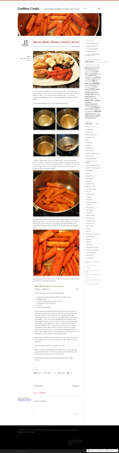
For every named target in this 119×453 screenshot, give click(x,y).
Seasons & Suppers (90, 236)
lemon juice (89, 93)
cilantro (98, 77)
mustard (94, 98)
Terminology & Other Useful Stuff (46, 3)
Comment (75, 413)
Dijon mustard (91, 79)
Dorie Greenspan (89, 178)
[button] (44, 119)
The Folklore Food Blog (91, 189)
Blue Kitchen (88, 145)
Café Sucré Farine (90, 150)
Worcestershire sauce (90, 118)
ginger (92, 85)
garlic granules (88, 85)
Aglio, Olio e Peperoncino (91, 134)
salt (92, 108)
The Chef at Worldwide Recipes (92, 165)
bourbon (90, 71)
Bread (93, 71)
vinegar (88, 116)
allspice (21, 58)
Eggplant (89, 80)
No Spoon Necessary (90, 220)
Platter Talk (88, 231)
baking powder (92, 68)
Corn (86, 79)
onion (97, 100)
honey (28, 60)
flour (97, 81)
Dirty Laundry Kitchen (90, 175)
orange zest (88, 104)
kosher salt (91, 90)
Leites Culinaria (89, 210)
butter (25, 58)
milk (95, 96)
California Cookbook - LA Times (92, 153)
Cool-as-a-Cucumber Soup (92, 46)
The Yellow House (90, 257)
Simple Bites (88, 241)
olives (94, 100)
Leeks (95, 91)
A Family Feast (89, 132)
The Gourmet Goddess (43, 46)
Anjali (87, 140)
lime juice (91, 94)
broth (96, 72)
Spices (97, 111)
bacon (86, 68)
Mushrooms (88, 98)
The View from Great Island (92, 249)
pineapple (91, 106)
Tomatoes (93, 114)
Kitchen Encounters (90, 207)
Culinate (88, 173)
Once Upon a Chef (90, 223)
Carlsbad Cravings (90, 155)
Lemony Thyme (89, 212)
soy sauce (91, 111)
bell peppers (92, 70)
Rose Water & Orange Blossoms (93, 234)
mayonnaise (89, 96)
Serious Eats (89, 239)
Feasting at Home (90, 183)
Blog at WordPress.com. (23, 451)
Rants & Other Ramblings (74, 3)
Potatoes (95, 106)
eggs (94, 81)
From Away (88, 191)
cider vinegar (92, 77)
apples (94, 67)
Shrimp (97, 109)
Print (77, 289)
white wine (95, 116)
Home (20, 3)
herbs (92, 89)
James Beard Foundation (91, 202)
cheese (87, 77)
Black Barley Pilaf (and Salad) (92, 43)
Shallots (93, 109)
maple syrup (97, 94)
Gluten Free (58, 46)
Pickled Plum (89, 228)
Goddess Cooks (28, 8)
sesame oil (87, 109)
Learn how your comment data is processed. (25, 400)
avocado (98, 67)
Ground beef (87, 87)
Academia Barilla (89, 129)
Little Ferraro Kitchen (90, 215)
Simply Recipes (89, 244)
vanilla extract (91, 115)
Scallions (96, 108)
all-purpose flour (89, 67)
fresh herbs (89, 83)
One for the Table (89, 226)
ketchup (87, 91)
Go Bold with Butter (90, 194)
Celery (94, 75)
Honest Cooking (89, 199)
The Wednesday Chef (90, 252)
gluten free (97, 85)
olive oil (88, 100)
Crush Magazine (89, 170)
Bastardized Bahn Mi (90, 51)
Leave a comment (75, 46)
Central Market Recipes (91, 158)
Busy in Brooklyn (89, 148)
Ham (91, 87)
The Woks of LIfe (89, 255)
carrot (86, 75)
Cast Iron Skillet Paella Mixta (92, 48)
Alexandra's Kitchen (90, 137)
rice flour (89, 107)
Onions (88, 103)
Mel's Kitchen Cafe (90, 218)
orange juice (94, 103)
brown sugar (89, 74)
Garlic (96, 83)
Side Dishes (64, 46)
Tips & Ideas (62, 3)
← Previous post (38, 385)
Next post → (76, 385)
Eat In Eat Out (89, 181)
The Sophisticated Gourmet (92, 247)
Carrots (53, 46)
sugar (87, 114)
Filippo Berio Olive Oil (90, 186)
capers (99, 74)
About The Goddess (29, 3)
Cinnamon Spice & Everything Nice (93, 167)
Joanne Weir (88, 204)
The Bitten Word (89, 142)
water (91, 116)
